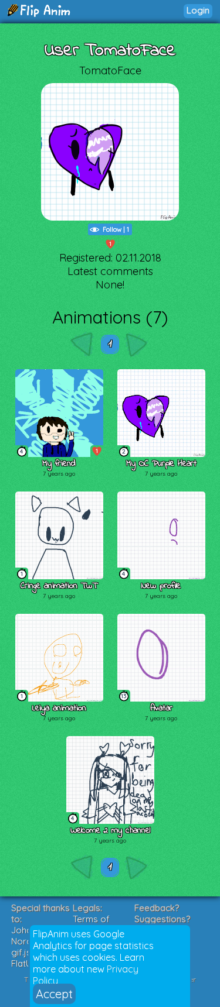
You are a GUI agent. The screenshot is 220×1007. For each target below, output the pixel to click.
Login (198, 10)
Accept (54, 994)
